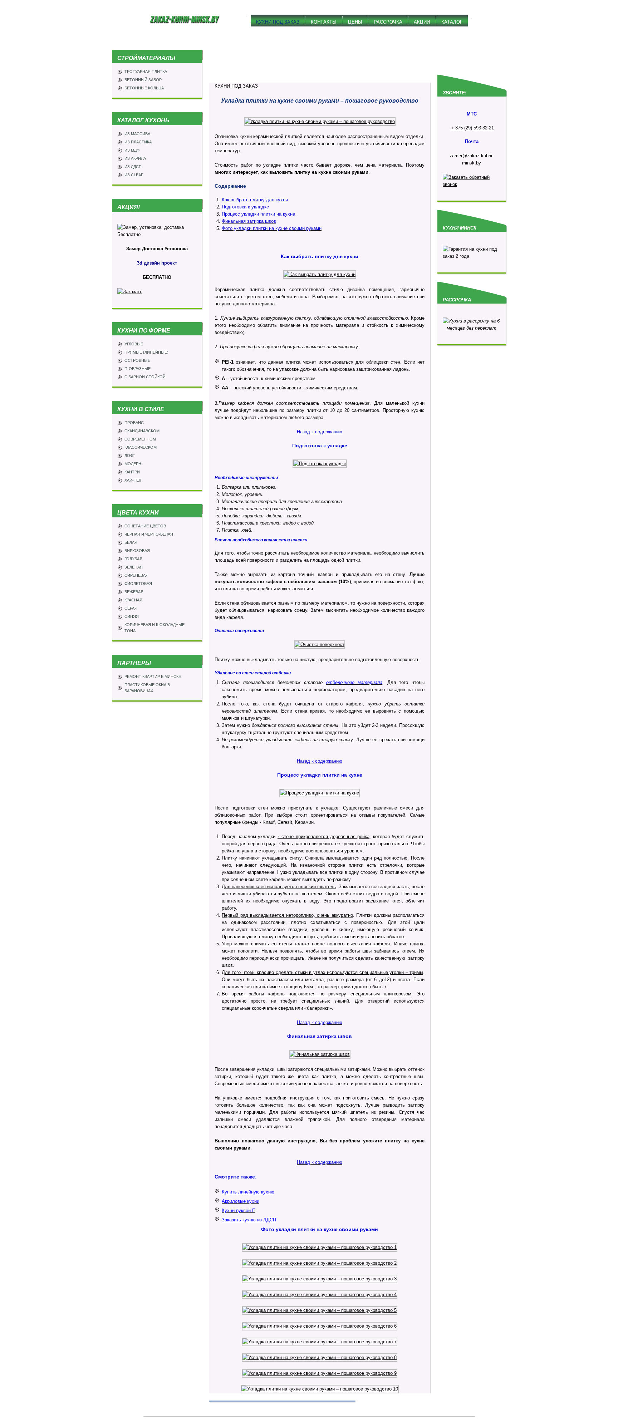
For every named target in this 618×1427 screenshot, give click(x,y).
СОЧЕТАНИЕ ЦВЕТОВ (145, 526)
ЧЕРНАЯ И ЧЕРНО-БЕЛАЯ (148, 534)
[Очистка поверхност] (319, 644)
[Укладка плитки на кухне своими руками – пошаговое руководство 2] (319, 1263)
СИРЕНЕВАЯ (136, 575)
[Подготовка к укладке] (320, 463)
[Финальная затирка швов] (319, 1054)
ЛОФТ (129, 455)
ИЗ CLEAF (133, 175)
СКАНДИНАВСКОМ (142, 431)
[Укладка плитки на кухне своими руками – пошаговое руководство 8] (319, 1357)
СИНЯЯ (131, 616)
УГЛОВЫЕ (133, 344)
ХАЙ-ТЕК (132, 480)
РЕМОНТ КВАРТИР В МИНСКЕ (152, 676)
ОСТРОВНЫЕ (137, 360)
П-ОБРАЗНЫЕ (137, 368)
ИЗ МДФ (131, 150)
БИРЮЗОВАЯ (137, 550)
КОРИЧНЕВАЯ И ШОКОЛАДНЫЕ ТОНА (154, 628)
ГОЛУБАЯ (133, 559)
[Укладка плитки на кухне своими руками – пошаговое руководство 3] (319, 1278)
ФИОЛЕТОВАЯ (138, 583)
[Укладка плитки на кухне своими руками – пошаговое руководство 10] (320, 1389)
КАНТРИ (132, 472)
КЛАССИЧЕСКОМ (140, 447)
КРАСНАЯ (133, 600)
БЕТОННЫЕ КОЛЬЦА (144, 88)
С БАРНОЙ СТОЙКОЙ (145, 377)
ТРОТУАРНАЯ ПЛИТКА (145, 71)
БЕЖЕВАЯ (133, 592)
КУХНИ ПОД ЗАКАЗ (236, 86)
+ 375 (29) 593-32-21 (472, 128)
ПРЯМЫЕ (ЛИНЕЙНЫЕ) (146, 352)
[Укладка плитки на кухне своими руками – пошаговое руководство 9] (319, 1373)
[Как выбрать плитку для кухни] (319, 274)
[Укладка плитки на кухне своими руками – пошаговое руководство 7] (319, 1341)
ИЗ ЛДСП (133, 166)
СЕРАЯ (130, 608)
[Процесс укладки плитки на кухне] (319, 793)
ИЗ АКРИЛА (135, 158)
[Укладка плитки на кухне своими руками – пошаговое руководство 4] (319, 1294)
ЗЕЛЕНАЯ (133, 567)
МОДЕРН (132, 464)
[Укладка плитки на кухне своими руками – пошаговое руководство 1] (319, 1247)
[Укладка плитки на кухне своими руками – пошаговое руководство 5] (319, 1310)
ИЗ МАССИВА (137, 134)
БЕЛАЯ (130, 542)
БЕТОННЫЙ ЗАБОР (143, 80)
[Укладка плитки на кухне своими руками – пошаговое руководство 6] (319, 1326)
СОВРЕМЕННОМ (140, 439)
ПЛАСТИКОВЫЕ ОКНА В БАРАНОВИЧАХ (147, 688)
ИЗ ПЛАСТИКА (138, 142)
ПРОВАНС (134, 422)
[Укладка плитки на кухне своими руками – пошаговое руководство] (320, 121)
